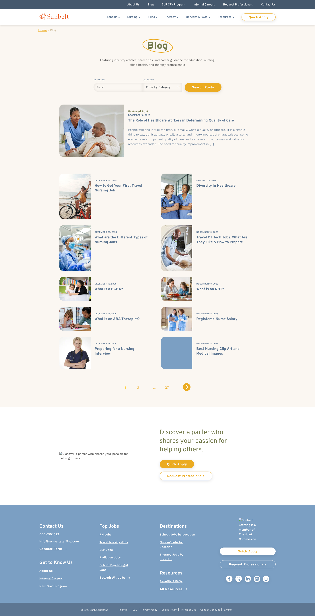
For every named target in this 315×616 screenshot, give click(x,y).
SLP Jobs (106, 550)
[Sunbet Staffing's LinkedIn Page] (248, 579)
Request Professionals (186, 476)
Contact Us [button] (268, 5)
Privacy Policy (149, 610)
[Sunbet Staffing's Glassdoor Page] (266, 579)
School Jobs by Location (177, 534)
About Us (45, 570)
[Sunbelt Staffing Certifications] (248, 533)
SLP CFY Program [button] (173, 5)
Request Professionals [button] (238, 5)
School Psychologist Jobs (114, 567)
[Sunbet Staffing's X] (238, 579)
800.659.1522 (49, 534)
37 (167, 387)
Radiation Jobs (110, 557)
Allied (151, 17)
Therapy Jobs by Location (171, 557)
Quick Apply (259, 17)
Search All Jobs (113, 577)
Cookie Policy (169, 610)
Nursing (132, 17)
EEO (135, 610)
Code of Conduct (210, 610)
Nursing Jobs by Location (171, 544)
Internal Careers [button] (204, 5)
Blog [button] (151, 5)
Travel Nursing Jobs (114, 542)
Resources (224, 17)
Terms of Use (188, 610)
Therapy (170, 17)
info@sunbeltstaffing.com (57, 541)
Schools (112, 17)
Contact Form (50, 549)
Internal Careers (51, 578)
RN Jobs (105, 534)
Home (42, 30)
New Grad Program (53, 586)
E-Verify (228, 610)
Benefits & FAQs (196, 17)
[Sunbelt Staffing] (54, 17)
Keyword (99, 80)
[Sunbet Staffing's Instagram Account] (257, 579)
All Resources (171, 589)
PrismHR (123, 610)
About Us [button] (133, 5)
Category (148, 80)
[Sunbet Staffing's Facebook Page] (229, 579)
